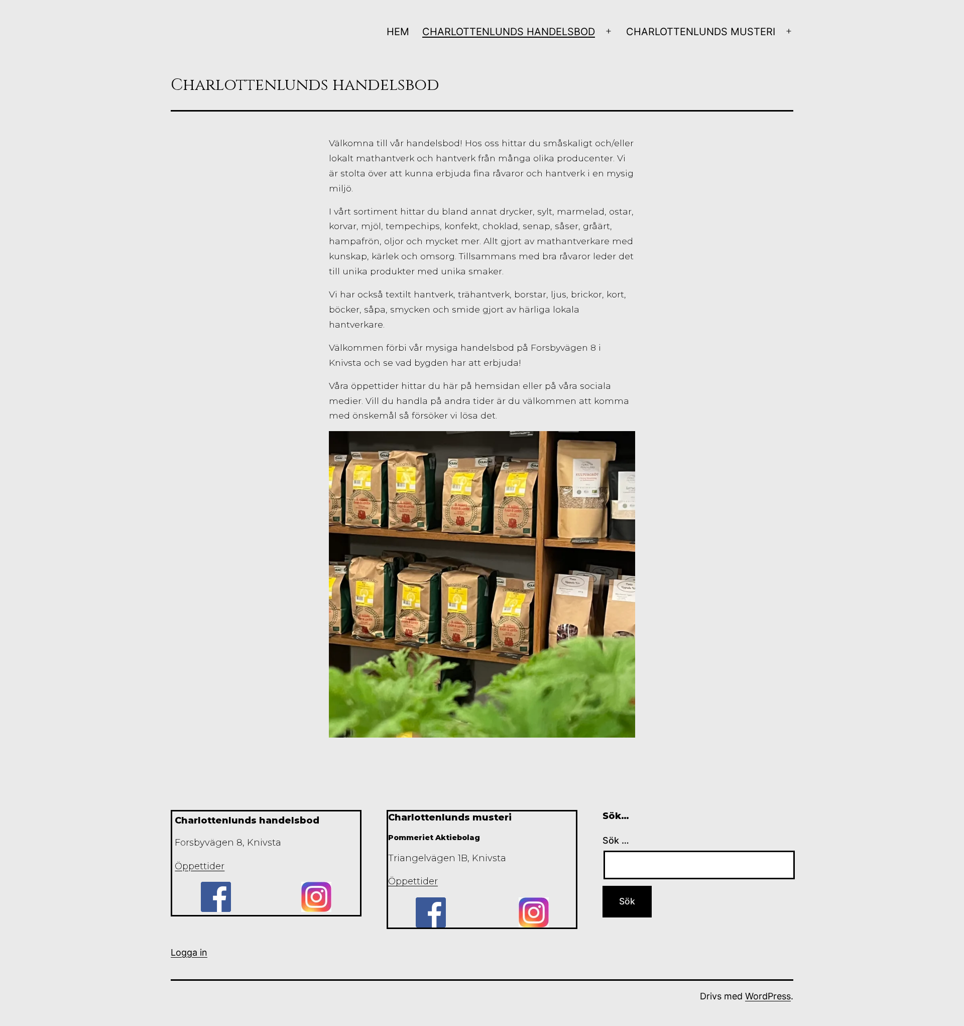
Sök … (615, 840)
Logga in (189, 952)
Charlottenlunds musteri (700, 32)
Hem (398, 32)
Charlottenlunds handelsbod (508, 32)
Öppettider (199, 866)
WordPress (768, 996)
